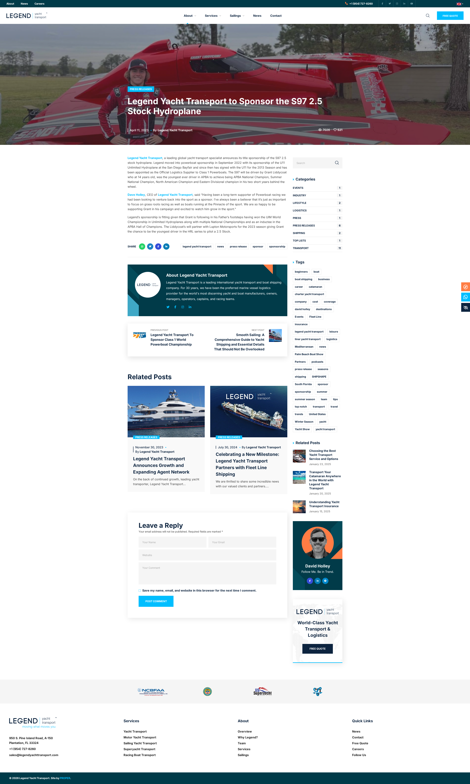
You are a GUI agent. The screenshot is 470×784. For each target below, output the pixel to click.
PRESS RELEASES (141, 89)
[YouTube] (411, 3)
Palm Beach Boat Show (309, 354)
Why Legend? (248, 737)
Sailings (243, 755)
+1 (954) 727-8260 (22, 749)
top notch (301, 406)
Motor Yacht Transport (140, 737)
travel (334, 406)
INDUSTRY (316, 195)
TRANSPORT (317, 248)
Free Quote (360, 743)
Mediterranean (304, 346)
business (324, 279)
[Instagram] (397, 3)
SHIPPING (317, 233)
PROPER (65, 778)
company (301, 301)
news (220, 246)
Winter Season (304, 421)
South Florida (303, 384)
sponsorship (277, 246)
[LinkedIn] (404, 3)
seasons (323, 369)
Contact (358, 737)
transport (319, 406)
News (356, 731)
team (324, 399)
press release (238, 246)
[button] (10, 4)
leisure (333, 331)
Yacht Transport (135, 731)
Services (244, 749)
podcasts (317, 361)
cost (315, 301)
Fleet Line (315, 316)
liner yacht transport (308, 339)
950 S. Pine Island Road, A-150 (31, 738)
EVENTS (316, 187)
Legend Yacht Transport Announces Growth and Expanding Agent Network (161, 465)
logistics (331, 339)
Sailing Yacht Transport (140, 743)
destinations (324, 309)
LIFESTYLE (317, 202)
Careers (358, 749)
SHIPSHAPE (319, 376)
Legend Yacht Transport (175, 130)
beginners (301, 271)
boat (316, 271)
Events (299, 316)
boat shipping (303, 279)
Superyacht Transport (139, 749)
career (299, 286)
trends (299, 414)
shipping (300, 376)
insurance (301, 324)
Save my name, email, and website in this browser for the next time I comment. (199, 590)
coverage (330, 301)
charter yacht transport (309, 294)
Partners (300, 361)
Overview (245, 731)
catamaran (315, 286)
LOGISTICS (316, 210)
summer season (305, 399)
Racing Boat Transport (140, 755)
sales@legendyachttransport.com (33, 755)
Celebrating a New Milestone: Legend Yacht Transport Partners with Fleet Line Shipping (247, 464)
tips (335, 399)
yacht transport (325, 429)
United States (317, 414)
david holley (302, 309)
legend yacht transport (197, 246)
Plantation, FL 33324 (24, 743)
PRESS (316, 217)
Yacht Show (302, 429)
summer (322, 391)
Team (242, 743)
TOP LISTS (316, 240)
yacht (322, 421)
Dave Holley (136, 195)
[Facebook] (382, 3)
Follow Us (359, 755)
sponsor (258, 246)
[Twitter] (389, 3)
